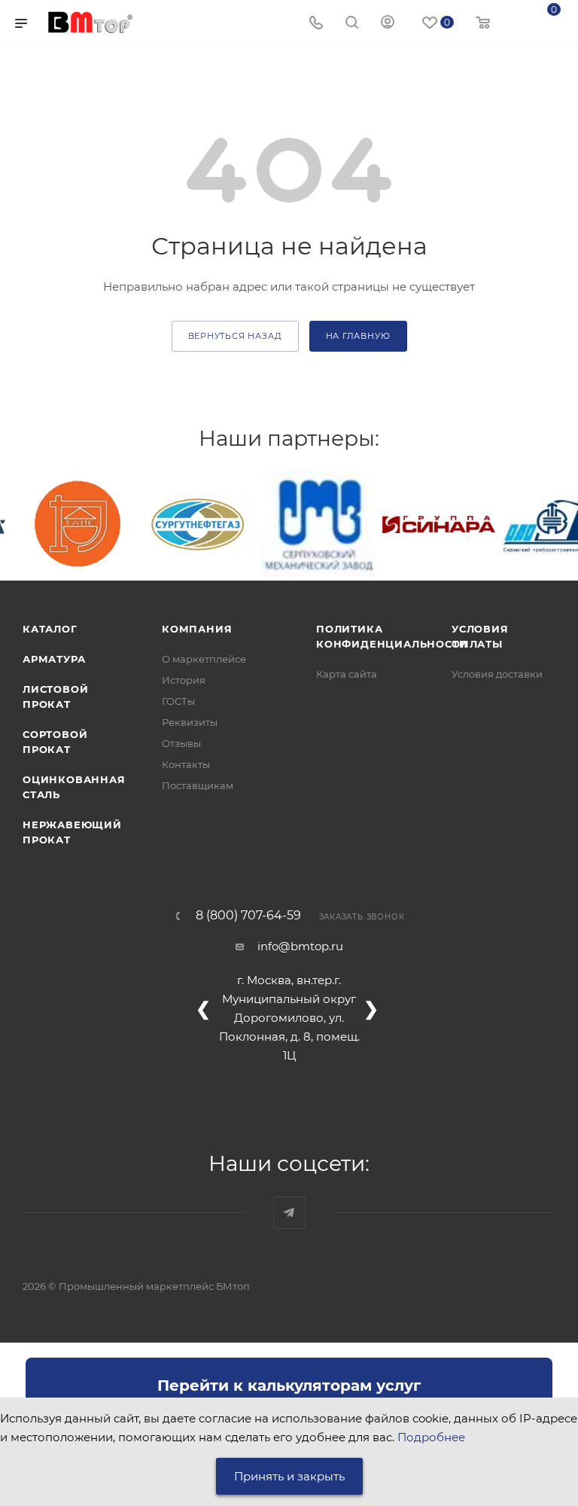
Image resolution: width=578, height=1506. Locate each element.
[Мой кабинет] (387, 24)
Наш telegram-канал (289, 1213)
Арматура (54, 659)
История (183, 680)
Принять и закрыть (289, 1476)
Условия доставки (497, 674)
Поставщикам (197, 785)
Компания (197, 629)
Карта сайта (346, 674)
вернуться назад (235, 336)
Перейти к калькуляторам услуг (289, 1385)
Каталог (50, 629)
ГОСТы (178, 701)
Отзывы (181, 743)
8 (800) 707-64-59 (248, 916)
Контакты (186, 764)
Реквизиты (190, 722)
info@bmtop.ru (300, 946)
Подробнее (431, 1437)
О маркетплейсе (204, 659)
